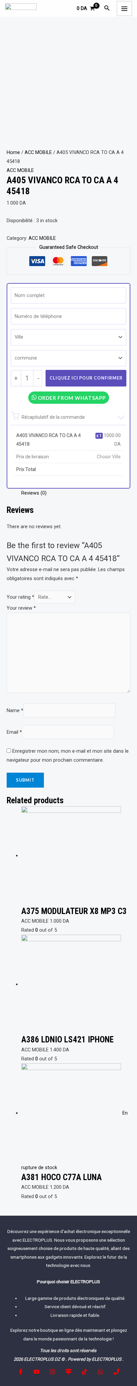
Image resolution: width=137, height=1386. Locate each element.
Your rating (20, 597)
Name (15, 710)
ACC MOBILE (38, 152)
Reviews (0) (34, 493)
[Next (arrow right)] (125, 692)
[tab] (75, 493)
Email (14, 732)
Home (13, 152)
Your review (21, 608)
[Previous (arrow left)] (11, 692)
